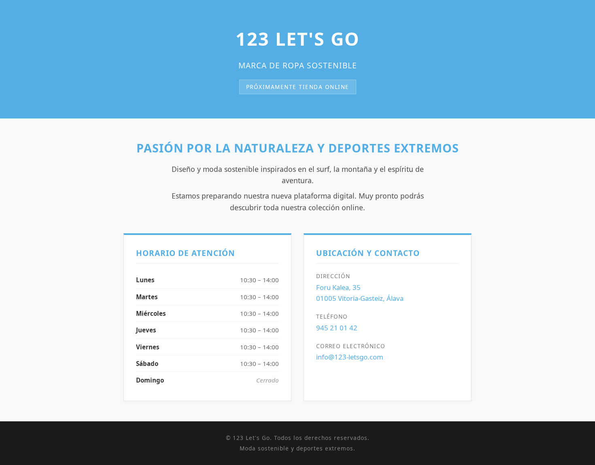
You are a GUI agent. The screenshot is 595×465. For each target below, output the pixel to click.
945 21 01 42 (336, 327)
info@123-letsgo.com (349, 356)
